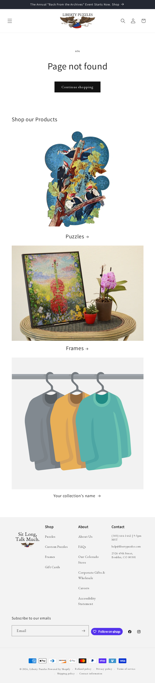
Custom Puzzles (56, 547)
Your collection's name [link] (74, 495)
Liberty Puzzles (38, 669)
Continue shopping (78, 87)
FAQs (82, 547)
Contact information (90, 673)
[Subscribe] (83, 630)
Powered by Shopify (59, 669)
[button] (10, 21)
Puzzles (75, 236)
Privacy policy (104, 668)
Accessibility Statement (87, 601)
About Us (85, 536)
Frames (75, 348)
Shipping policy (66, 673)
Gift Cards (52, 567)
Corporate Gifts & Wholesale (91, 575)
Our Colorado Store (88, 559)
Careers (83, 588)
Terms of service (126, 668)
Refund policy (83, 668)
